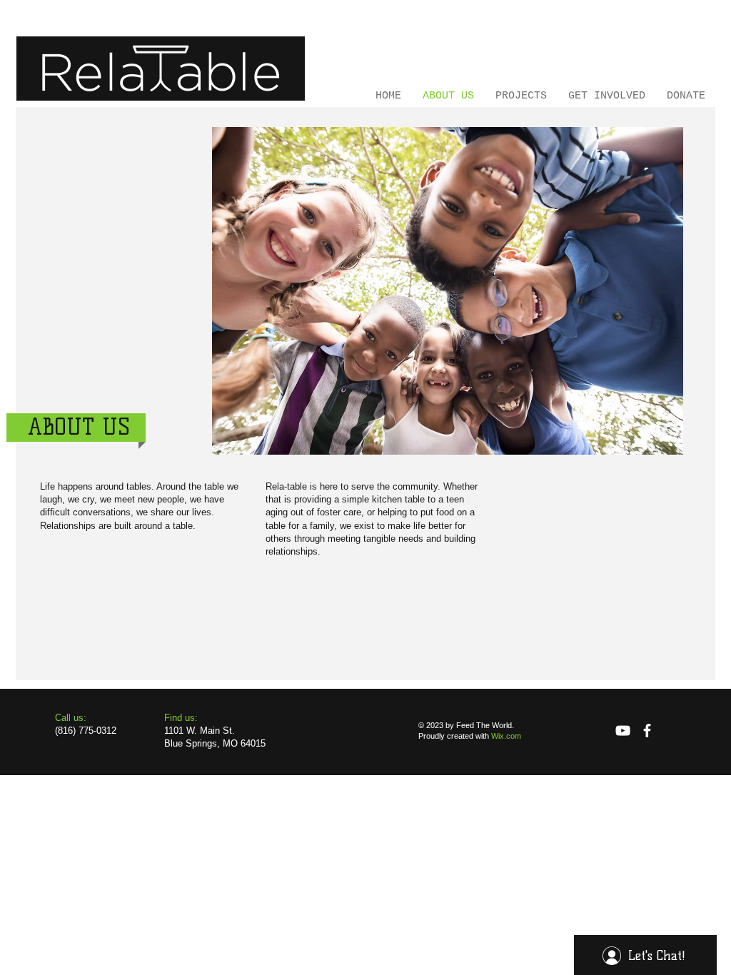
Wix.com (506, 736)
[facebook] (647, 730)
